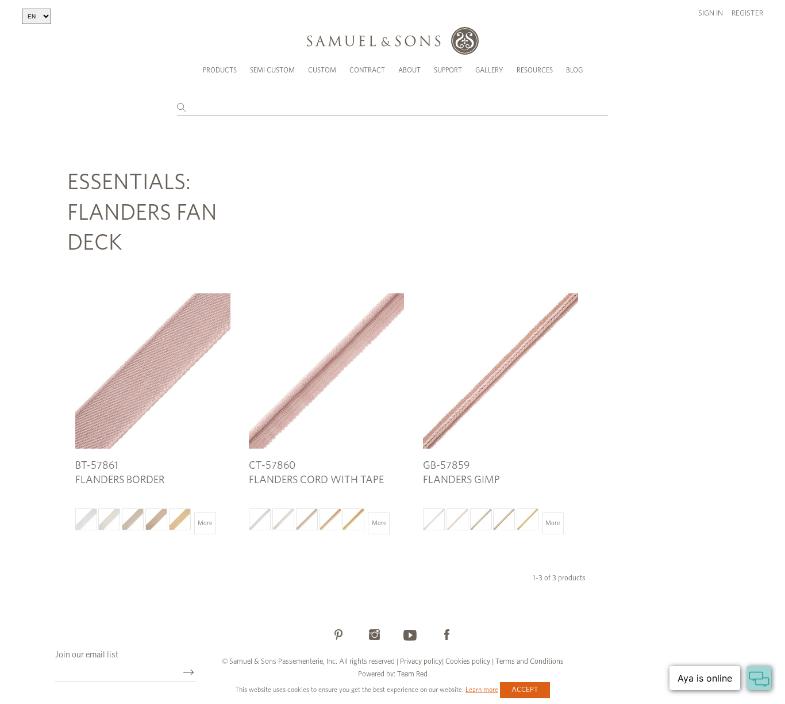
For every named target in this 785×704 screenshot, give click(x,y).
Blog (574, 70)
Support (448, 70)
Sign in (710, 13)
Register (747, 13)
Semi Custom (272, 70)
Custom (322, 70)
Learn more (481, 689)
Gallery (489, 70)
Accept (524, 690)
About (409, 70)
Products (220, 70)
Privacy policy (421, 661)
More (205, 523)
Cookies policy (467, 661)
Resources (535, 70)
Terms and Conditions (529, 661)
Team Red (412, 674)
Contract (367, 70)
